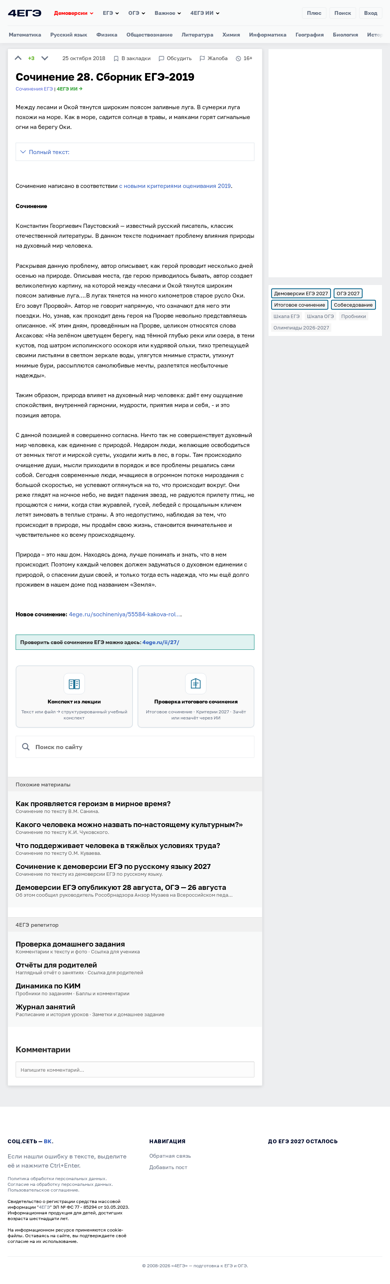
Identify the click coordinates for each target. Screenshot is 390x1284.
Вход (370, 13)
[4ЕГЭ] (25, 13)
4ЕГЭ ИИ (202, 13)
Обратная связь (170, 1155)
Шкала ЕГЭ (286, 316)
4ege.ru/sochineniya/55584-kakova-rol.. (124, 614)
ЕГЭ (108, 13)
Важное (165, 13)
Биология (345, 34)
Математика (25, 34)
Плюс (314, 13)
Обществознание (149, 34)
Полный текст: (49, 151)
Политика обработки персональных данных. (57, 1178)
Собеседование (353, 305)
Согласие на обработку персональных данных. (60, 1184)
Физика (106, 34)
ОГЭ (133, 13)
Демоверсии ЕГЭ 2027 (301, 293)
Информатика (267, 34)
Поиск (342, 13)
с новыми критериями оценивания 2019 (175, 185)
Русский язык (68, 34)
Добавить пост (168, 1167)
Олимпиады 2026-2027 (301, 328)
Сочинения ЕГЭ (34, 89)
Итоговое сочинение (299, 305)
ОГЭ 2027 (348, 293)
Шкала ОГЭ (320, 316)
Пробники (353, 316)
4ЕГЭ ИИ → (70, 89)
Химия (231, 34)
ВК (48, 1141)
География (310, 34)
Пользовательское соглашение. (44, 1190)
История (378, 34)
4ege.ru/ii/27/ (160, 642)
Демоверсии (71, 13)
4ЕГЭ (44, 1207)
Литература (197, 34)
